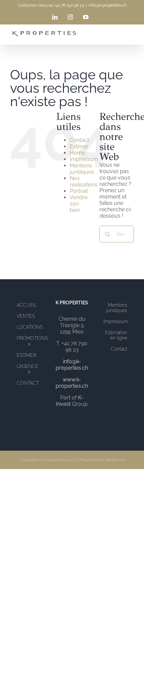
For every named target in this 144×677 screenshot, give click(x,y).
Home (77, 153)
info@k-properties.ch (108, 5)
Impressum (84, 159)
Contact (79, 140)
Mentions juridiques (82, 168)
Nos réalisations (83, 181)
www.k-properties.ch (72, 382)
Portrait (79, 191)
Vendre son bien (78, 203)
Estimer (79, 146)
